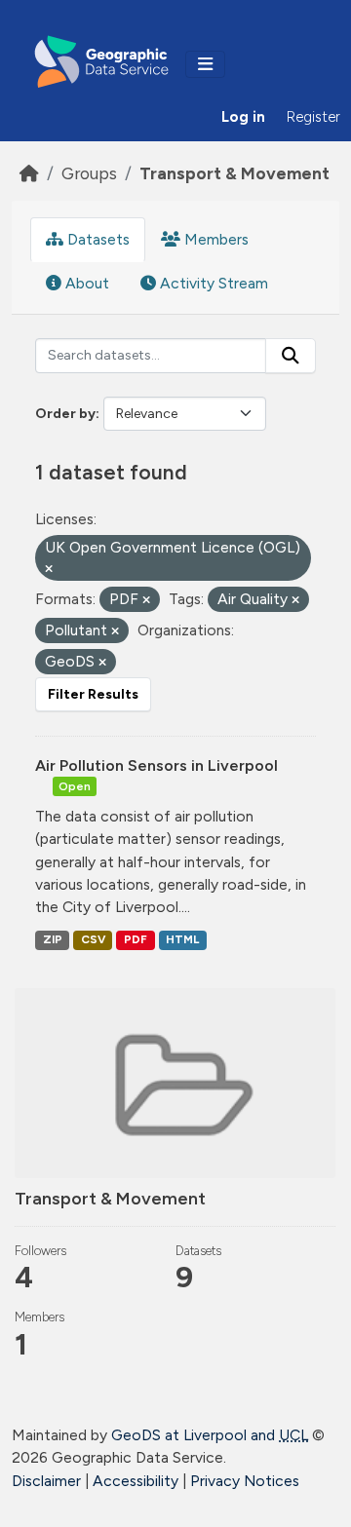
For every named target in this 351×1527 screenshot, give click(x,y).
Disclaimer (46, 1480)
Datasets (96, 239)
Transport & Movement (234, 173)
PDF (135, 939)
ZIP (52, 939)
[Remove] (49, 569)
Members (214, 239)
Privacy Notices (244, 1480)
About (85, 283)
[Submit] (290, 355)
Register (313, 117)
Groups (89, 173)
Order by (65, 413)
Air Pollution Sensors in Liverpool (156, 765)
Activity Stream (212, 283)
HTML (182, 939)
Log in (243, 117)
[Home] (29, 173)
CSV (93, 939)
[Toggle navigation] (205, 64)
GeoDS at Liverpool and (209, 1435)
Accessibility (135, 1480)
